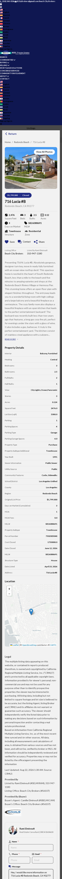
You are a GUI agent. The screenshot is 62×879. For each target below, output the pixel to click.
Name (15, 841)
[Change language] (2, 9)
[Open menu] (1, 124)
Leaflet (15, 645)
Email (38, 854)
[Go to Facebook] (1, 4)
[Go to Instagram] (1, 7)
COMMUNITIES (6, 60)
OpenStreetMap (29, 645)
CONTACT (4, 79)
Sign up (3, 49)
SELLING (3, 65)
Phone (16, 854)
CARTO (53, 645)
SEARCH (3, 57)
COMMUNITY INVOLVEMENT (12, 73)
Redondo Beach (21, 142)
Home (8, 142)
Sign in (9, 49)
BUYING (3, 62)
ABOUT (3, 76)
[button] (31, 612)
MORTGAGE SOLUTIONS (11, 68)
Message (16, 866)
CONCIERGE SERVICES (9, 71)
